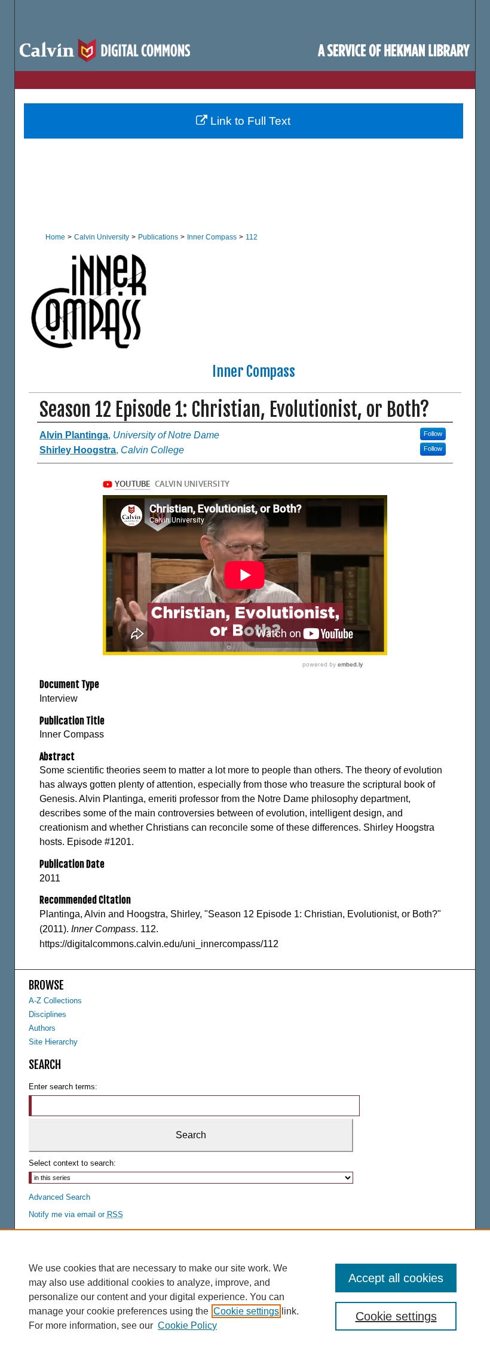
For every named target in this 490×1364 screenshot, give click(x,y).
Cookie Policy (187, 1325)
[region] (245, 1296)
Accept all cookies (395, 1278)
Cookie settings (246, 1311)
